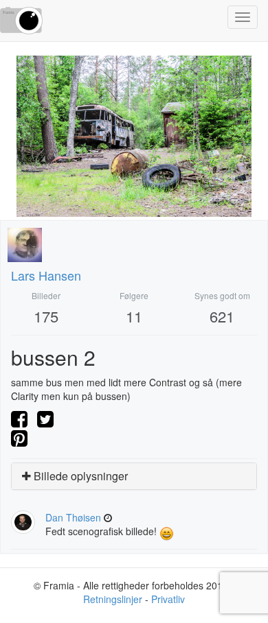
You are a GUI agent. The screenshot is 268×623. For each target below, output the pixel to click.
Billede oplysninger (79, 476)
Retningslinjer (112, 599)
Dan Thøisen (73, 517)
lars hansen (46, 275)
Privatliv (168, 599)
